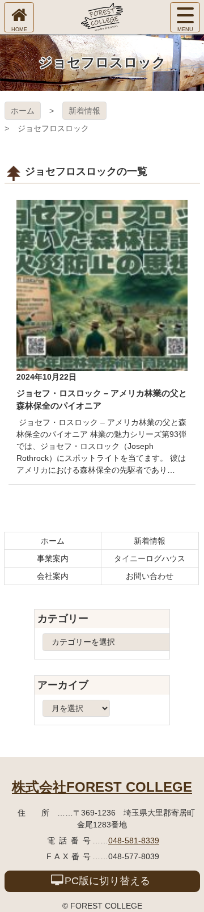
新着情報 (84, 110)
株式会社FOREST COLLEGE (102, 787)
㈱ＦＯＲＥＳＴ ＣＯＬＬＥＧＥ (102, 17)
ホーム (23, 110)
